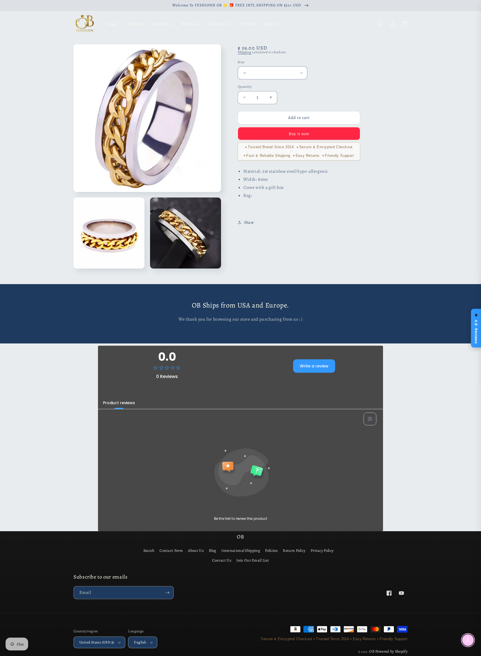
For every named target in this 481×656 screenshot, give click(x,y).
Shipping (244, 52)
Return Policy (294, 550)
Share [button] (249, 222)
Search (148, 550)
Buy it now (299, 133)
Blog (212, 550)
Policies (271, 550)
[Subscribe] (167, 592)
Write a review (314, 366)
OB (371, 651)
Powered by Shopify (391, 651)
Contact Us (221, 560)
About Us (195, 550)
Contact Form (171, 550)
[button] (114, 24)
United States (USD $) (96, 642)
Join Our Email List (252, 560)
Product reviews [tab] (119, 403)
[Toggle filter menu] (370, 419)
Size (241, 61)
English (140, 642)
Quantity (245, 86)
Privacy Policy (322, 550)
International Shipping (240, 550)
